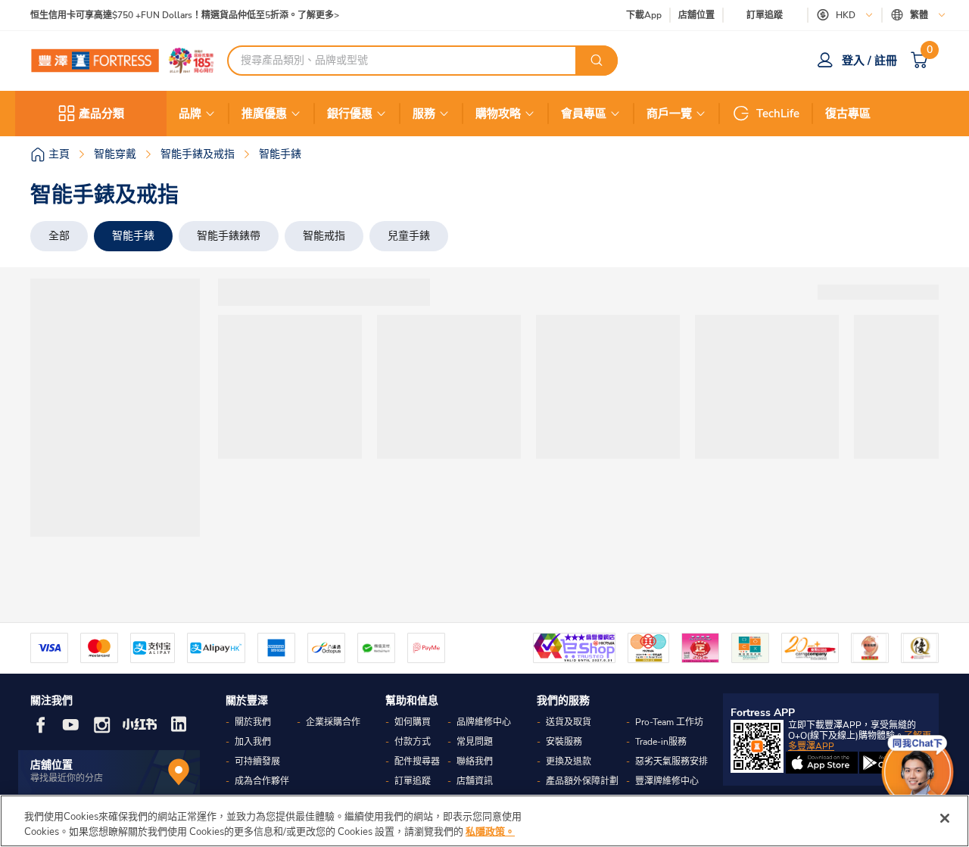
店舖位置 (696, 15)
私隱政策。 (490, 831)
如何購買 (412, 722)
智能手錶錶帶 (228, 236)
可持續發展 (257, 761)
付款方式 (412, 742)
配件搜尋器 (417, 761)
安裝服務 (564, 742)
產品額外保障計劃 (582, 781)
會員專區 (583, 113)
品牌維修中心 (483, 722)
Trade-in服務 (661, 742)
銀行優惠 (349, 113)
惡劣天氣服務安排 (671, 761)
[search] (596, 60)
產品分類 (101, 113)
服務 (424, 113)
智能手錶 (133, 236)
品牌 (190, 113)
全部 (59, 236)
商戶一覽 (669, 113)
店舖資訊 (474, 781)
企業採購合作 (333, 722)
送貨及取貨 (568, 722)
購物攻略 (498, 113)
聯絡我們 (474, 761)
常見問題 (474, 742)
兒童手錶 (409, 236)
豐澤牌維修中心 (667, 781)
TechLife (777, 113)
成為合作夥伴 (262, 781)
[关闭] (944, 818)
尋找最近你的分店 (66, 778)
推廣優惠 (264, 113)
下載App (644, 15)
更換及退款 (568, 761)
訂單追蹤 (764, 15)
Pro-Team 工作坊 (669, 722)
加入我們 (253, 742)
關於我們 (253, 722)
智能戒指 (324, 236)
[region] (484, 821)
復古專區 (848, 113)
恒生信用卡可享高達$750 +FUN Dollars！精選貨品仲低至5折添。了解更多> (184, 15)
